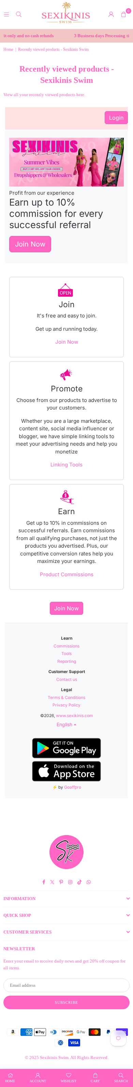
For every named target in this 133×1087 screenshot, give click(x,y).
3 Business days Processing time (100, 35)
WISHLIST (68, 1081)
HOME (10, 1081)
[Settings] (111, 14)
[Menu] (6, 14)
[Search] (19, 14)
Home (8, 49)
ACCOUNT (38, 1081)
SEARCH (121, 1081)
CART (95, 1081)
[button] (123, 14)
